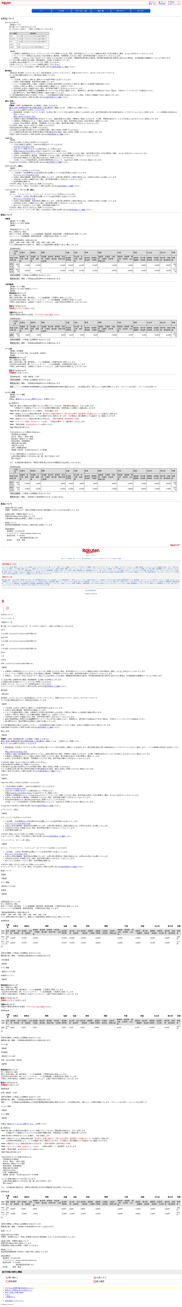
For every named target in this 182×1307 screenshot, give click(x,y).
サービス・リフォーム (9, 570)
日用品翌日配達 (118, 572)
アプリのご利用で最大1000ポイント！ (19, 1288)
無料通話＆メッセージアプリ (140, 583)
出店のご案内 (117, 558)
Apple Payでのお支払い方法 (23, 147)
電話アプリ (153, 583)
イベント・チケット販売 (82, 580)
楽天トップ (64, 558)
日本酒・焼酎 (63, 569)
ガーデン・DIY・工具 (99, 570)
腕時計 (89, 567)
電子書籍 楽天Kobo (41, 580)
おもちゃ (170, 569)
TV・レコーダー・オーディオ (131, 569)
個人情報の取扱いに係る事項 (40, 108)
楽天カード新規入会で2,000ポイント (18, 1290)
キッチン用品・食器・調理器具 (72, 570)
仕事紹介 (78, 583)
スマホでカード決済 (136, 581)
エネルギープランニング (150, 581)
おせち (41, 574)
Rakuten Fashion (43, 581)
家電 (142, 569)
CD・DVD (148, 569)
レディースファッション (40, 567)
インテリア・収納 (22, 570)
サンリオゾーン (91, 572)
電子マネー (116, 581)
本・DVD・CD (29, 580)
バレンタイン (161, 572)
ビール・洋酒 (54, 569)
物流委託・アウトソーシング (143, 580)
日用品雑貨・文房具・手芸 (54, 570)
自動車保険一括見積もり (43, 583)
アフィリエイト (64, 581)
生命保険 (32, 583)
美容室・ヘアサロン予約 (108, 580)
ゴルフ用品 (142, 570)
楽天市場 (4, 580)
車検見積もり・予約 (68, 580)
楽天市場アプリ (89, 558)
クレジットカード (106, 581)
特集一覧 (71, 558)
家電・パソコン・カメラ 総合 (23, 567)
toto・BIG (171, 583)
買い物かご (13, 1277)
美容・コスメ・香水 (169, 567)
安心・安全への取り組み (14, 1292)
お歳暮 (28, 574)
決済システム (125, 581)
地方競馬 (52, 581)
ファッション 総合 (7, 567)
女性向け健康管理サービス (125, 580)
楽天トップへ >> (91, 555)
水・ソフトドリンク (43, 569)
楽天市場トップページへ (14, 1301)
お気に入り (102, 1277)
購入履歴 (100, 1281)
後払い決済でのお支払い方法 (24, 116)
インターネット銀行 (58, 583)
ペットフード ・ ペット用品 (115, 570)
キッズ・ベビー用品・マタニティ (116, 567)
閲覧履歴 (13, 1281)
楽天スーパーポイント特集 (161, 580)
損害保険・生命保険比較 (21, 583)
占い (165, 583)
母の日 (177, 572)
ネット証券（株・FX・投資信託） (80, 581)
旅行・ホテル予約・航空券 (16, 580)
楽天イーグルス (26, 585)
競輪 (57, 581)
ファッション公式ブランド (55, 572)
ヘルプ (7, 1295)
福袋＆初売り (152, 572)
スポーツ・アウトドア (132, 570)
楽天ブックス (154, 570)
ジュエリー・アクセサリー (78, 567)
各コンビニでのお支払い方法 (24, 199)
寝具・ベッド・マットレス (37, 570)
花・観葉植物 (87, 570)
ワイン (71, 569)
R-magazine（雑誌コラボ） (27, 572)
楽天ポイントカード (18, 581)
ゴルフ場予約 (52, 580)
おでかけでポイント (31, 581)
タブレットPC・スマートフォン (97, 569)
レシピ (59, 580)
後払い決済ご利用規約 (17, 108)
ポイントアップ (69, 572)
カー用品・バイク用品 (13, 569)
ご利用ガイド (10, 1297)
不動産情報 (85, 583)
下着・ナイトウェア (98, 567)
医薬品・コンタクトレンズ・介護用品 (150, 567)
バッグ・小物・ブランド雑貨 (60, 567)
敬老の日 (15, 574)
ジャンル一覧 (79, 558)
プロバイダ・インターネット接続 (119, 583)
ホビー (176, 569)
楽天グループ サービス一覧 (40, 585)
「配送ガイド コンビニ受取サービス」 (29, 399)
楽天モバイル (104, 583)
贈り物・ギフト (41, 572)
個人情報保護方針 (91, 590)
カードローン (96, 581)
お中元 (9, 574)
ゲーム (165, 569)
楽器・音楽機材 (157, 569)
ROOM (97, 583)
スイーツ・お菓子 (30, 569)
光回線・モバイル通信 (114, 569)
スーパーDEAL (99, 558)
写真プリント (95, 580)
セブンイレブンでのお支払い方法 (26, 175)
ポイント (163, 570)
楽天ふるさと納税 (107, 572)
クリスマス (34, 574)
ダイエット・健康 (132, 567)
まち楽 (99, 572)
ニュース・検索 (70, 583)
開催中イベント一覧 (140, 572)
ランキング (108, 558)
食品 (22, 569)
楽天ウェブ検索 (13, 572)
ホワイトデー (170, 572)
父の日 (4, 574)
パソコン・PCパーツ (80, 569)
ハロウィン (22, 574)
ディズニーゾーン (79, 572)
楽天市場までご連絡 (60, 67)
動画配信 (160, 583)
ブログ (92, 583)
